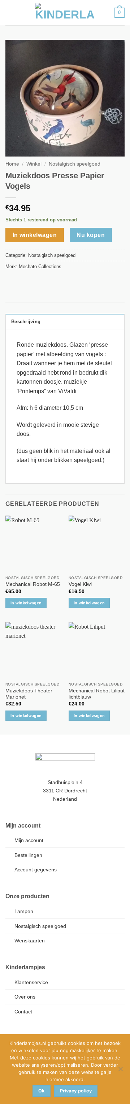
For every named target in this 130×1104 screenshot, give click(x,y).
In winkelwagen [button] (26, 603)
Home (12, 164)
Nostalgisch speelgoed (74, 164)
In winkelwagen (35, 235)
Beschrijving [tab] (25, 321)
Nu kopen (91, 235)
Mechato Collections (40, 266)
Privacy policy (76, 1090)
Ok (41, 1090)
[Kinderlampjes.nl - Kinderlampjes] (65, 12)
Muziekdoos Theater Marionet (28, 694)
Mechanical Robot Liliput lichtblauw (97, 694)
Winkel (34, 164)
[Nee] (120, 1071)
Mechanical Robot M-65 (32, 584)
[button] (9, 12)
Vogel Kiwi (80, 584)
